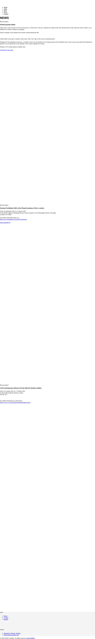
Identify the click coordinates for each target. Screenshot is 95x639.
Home (5, 7)
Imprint (6, 619)
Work (5, 10)
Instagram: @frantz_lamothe (12, 633)
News (5, 12)
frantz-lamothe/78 (5, 222)
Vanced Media (30, 638)
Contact (6, 14)
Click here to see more (6, 50)
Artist (5, 9)
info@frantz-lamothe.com (11, 635)
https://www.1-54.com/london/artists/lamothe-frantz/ (15, 402)
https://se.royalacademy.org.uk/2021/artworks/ (13, 219)
